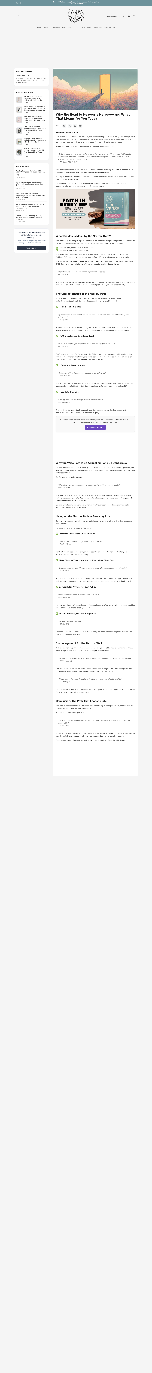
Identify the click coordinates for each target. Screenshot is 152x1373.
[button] (18, 16)
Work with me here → (95, 427)
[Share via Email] (80, 126)
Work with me (31, 248)
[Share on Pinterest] (75, 126)
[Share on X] (70, 126)
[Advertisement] (76, 46)
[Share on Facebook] (64, 126)
